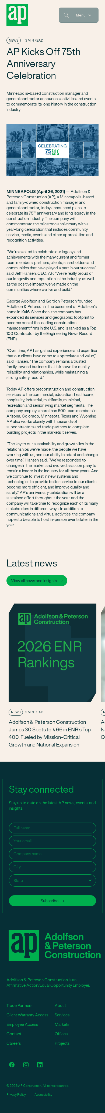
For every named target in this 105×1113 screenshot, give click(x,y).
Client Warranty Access (27, 1014)
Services (62, 1014)
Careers (13, 1043)
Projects (62, 1043)
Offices (61, 1033)
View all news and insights (34, 580)
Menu (81, 15)
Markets (62, 1024)
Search (66, 15)
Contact (13, 1033)
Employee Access (22, 1024)
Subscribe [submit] (49, 900)
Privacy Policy (16, 1094)
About (60, 1005)
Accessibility (43, 1094)
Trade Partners (19, 1005)
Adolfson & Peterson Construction (17, 15)
